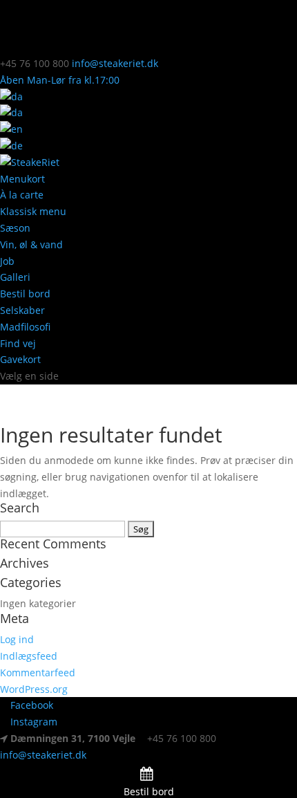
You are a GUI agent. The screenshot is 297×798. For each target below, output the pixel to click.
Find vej (18, 343)
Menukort (22, 178)
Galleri (15, 277)
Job (7, 261)
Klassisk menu (33, 211)
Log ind (17, 639)
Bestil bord (25, 293)
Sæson (15, 227)
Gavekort (20, 359)
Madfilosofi (25, 326)
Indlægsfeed (28, 655)
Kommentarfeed (37, 672)
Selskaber (22, 310)
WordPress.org (34, 689)
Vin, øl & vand (31, 244)
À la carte (22, 194)
